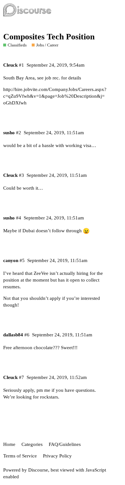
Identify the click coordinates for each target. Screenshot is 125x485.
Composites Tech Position (49, 36)
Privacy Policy (57, 455)
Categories (32, 444)
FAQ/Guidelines (65, 444)
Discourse (38, 470)
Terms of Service (20, 455)
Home (9, 444)
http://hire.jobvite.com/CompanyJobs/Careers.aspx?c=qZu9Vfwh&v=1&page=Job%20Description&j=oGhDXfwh (54, 96)
